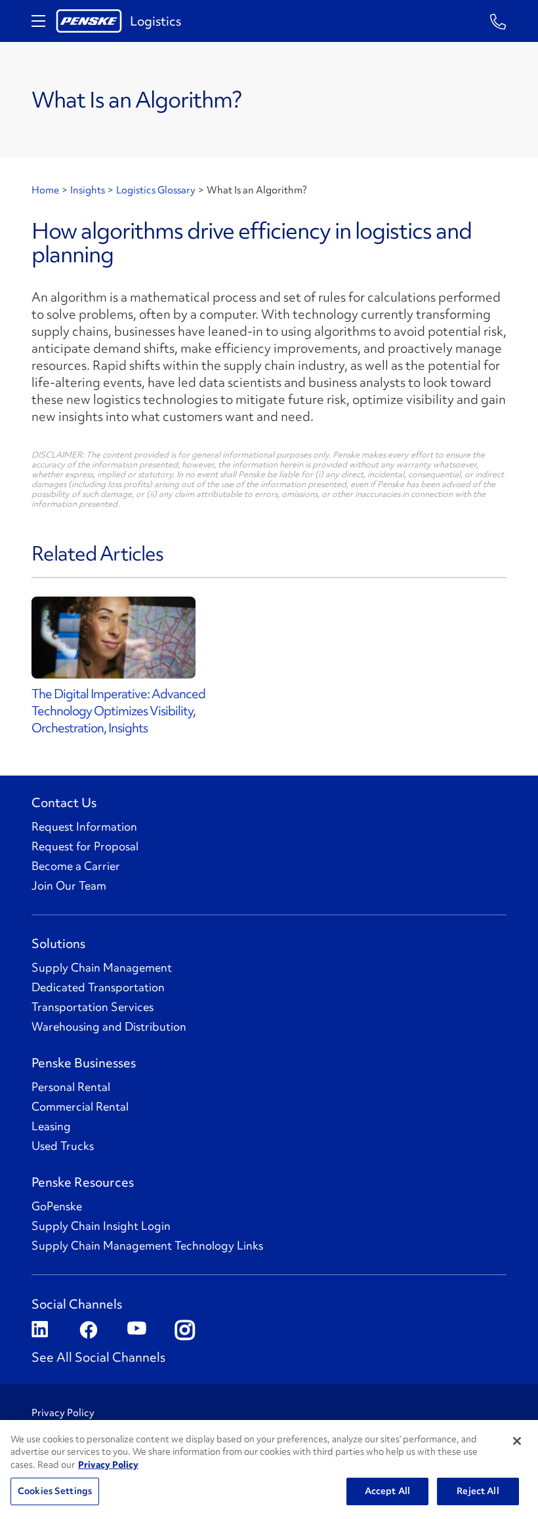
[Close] (517, 1441)
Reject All (478, 1491)
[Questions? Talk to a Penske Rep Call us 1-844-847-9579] (498, 20)
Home (45, 190)
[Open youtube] (135, 1330)
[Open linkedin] (39, 1330)
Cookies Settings (55, 1491)
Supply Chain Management (101, 967)
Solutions (58, 943)
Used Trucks (62, 1146)
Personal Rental (70, 1087)
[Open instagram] (183, 1330)
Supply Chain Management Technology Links (147, 1245)
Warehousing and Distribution (108, 1026)
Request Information (84, 826)
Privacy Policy (62, 1412)
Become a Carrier (75, 866)
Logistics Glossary (156, 190)
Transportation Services (92, 1007)
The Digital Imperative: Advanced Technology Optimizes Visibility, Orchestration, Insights (118, 710)
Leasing (51, 1126)
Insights (87, 190)
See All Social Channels (98, 1357)
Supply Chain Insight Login (101, 1226)
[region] (269, 1469)
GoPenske (56, 1206)
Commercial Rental (80, 1106)
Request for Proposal (84, 846)
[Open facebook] (87, 1330)
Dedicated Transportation (98, 987)
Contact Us (63, 802)
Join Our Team (68, 885)
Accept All (387, 1491)
